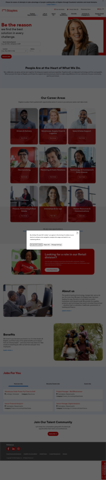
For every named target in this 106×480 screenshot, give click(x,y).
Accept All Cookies (36, 244)
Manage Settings (56, 244)
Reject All (47, 244)
